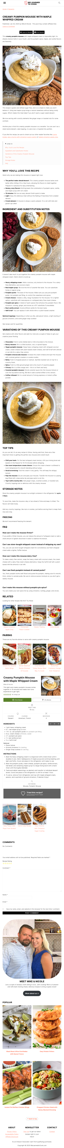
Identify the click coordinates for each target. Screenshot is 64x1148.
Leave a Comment (9, 26)
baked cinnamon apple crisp (48, 137)
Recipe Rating (7, 861)
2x (54, 723)
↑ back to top (32, 1119)
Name (5, 895)
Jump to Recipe (27, 32)
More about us (31, 993)
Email (5, 902)
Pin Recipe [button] (47, 700)
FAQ (6, 163)
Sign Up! (26, 1131)
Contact (52, 1131)
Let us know (31, 794)
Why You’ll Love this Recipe (14, 147)
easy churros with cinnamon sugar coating (22, 137)
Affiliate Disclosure (12, 1137)
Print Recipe (40, 32)
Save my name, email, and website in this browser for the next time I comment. (33, 909)
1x (50, 723)
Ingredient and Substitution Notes (16, 151)
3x (58, 723)
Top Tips (8, 157)
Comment (6, 868)
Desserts (11, 9)
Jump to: (10, 144)
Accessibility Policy (11, 1134)
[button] (4, 694)
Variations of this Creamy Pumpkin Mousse (19, 154)
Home (5, 9)
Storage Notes (10, 160)
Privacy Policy (12, 1131)
